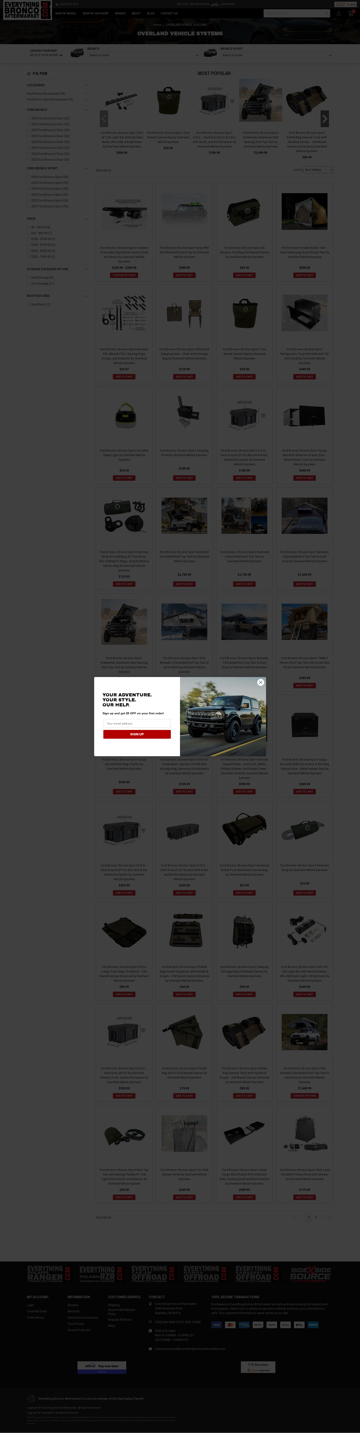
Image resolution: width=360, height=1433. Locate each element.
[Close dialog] (260, 682)
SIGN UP (137, 734)
